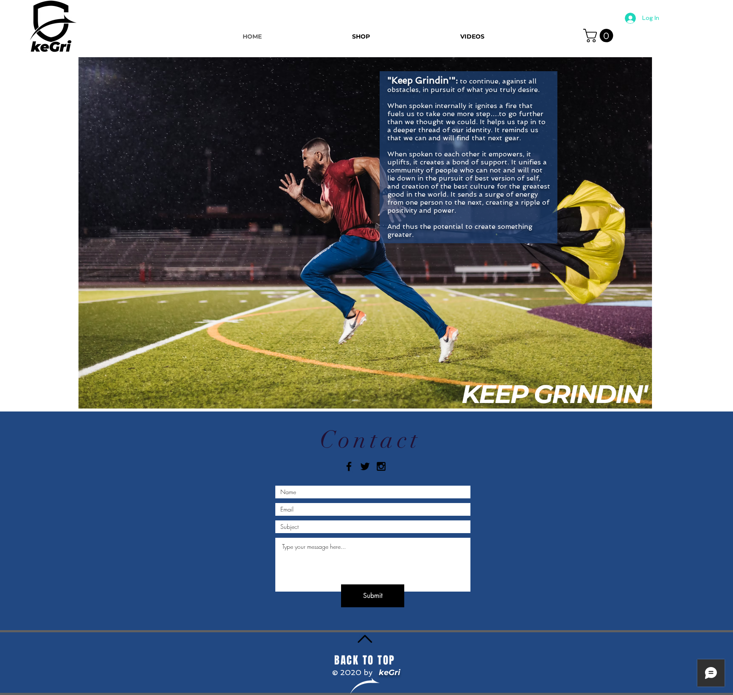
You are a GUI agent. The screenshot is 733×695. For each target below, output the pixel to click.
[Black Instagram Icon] (381, 466)
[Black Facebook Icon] (349, 466)
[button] (599, 35)
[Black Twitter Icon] (365, 466)
